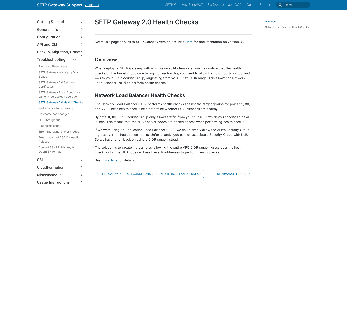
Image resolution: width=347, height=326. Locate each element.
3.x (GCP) (235, 5)
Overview (270, 21)
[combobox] (293, 5)
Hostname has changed (54, 114)
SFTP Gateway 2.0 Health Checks (61, 102)
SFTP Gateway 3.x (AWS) (184, 5)
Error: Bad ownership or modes (59, 131)
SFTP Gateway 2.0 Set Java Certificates (57, 84)
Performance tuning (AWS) (56, 108)
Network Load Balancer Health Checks (287, 27)
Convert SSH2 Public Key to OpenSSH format (57, 149)
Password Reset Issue (53, 66)
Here (189, 42)
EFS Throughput (49, 120)
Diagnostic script (50, 125)
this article (109, 160)
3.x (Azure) (215, 5)
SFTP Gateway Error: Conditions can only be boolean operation (60, 94)
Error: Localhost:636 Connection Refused (60, 139)
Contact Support (259, 5)
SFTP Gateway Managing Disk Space (58, 74)
